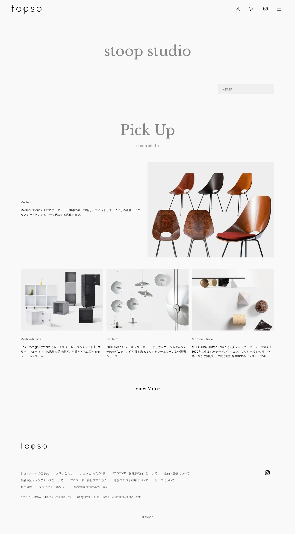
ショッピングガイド (93, 473)
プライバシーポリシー (53, 487)
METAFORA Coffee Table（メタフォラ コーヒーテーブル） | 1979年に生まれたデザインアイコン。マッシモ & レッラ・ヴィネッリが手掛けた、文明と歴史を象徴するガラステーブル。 (233, 351)
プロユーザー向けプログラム (88, 480)
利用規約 (26, 487)
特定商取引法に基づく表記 (91, 487)
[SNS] (265, 9)
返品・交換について (177, 473)
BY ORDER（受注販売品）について (134, 473)
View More (147, 388)
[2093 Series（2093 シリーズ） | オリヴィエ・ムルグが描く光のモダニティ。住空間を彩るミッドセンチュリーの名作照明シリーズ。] (147, 299)
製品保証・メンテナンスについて (42, 480)
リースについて (165, 480)
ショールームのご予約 (35, 473)
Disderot (112, 339)
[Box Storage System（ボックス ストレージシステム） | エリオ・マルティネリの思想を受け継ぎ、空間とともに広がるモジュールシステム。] (62, 299)
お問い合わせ (64, 473)
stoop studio (147, 145)
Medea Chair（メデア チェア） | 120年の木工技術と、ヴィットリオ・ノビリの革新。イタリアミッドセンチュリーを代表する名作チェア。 (80, 212)
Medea (26, 202)
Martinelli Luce (31, 339)
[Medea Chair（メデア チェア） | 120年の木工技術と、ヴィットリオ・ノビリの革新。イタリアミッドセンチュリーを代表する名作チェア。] (211, 209)
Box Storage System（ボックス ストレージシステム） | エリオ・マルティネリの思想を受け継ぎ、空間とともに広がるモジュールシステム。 (61, 351)
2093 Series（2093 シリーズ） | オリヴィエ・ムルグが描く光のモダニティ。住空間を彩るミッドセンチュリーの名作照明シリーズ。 (146, 351)
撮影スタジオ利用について (131, 480)
